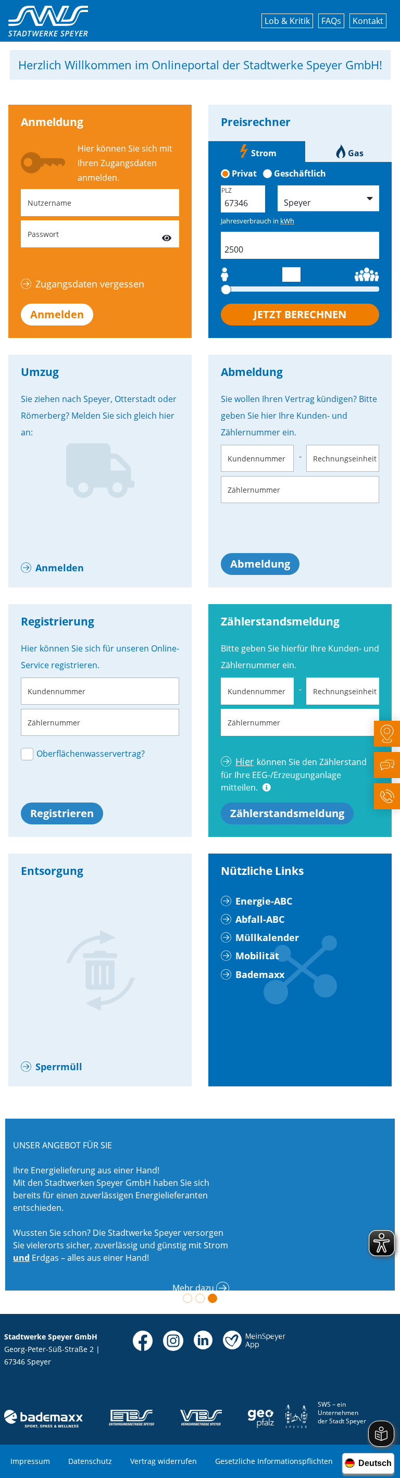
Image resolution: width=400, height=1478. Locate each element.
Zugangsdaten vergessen (89, 284)
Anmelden (57, 314)
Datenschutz (90, 1461)
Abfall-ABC (259, 919)
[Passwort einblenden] (166, 233)
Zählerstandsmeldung (287, 813)
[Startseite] (48, 21)
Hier (244, 761)
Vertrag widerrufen (163, 1461)
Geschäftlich (300, 173)
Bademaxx (259, 974)
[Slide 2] (200, 1298)
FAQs (331, 21)
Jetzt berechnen (300, 314)
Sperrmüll (58, 1066)
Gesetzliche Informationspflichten (274, 1461)
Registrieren (62, 813)
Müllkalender (267, 937)
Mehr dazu (193, 1288)
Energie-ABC (263, 901)
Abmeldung (260, 564)
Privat (244, 173)
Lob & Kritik (287, 21)
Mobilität (257, 955)
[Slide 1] (187, 1298)
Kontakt (368, 21)
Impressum (30, 1461)
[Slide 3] (212, 1298)
